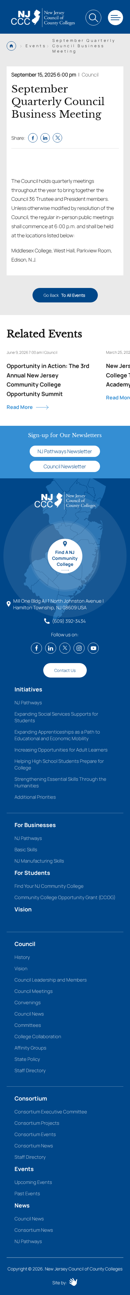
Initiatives (28, 689)
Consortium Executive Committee (51, 1111)
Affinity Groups (30, 1047)
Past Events (27, 1193)
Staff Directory (30, 1070)
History (22, 957)
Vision (23, 909)
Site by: (59, 1283)
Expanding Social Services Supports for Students (56, 717)
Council (90, 74)
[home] (43, 17)
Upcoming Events (33, 1182)
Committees (28, 1025)
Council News (29, 1014)
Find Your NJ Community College (49, 886)
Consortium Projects (37, 1123)
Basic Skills (26, 849)
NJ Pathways (28, 702)
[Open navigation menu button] (115, 17)
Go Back (64, 295)
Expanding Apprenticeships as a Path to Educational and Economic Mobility (57, 735)
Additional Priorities (35, 797)
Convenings (28, 1002)
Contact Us (65, 670)
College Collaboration (38, 1036)
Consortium (31, 1098)
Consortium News (34, 1145)
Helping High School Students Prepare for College (59, 764)
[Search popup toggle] (93, 17)
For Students (32, 872)
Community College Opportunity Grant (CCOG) (65, 897)
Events (24, 1169)
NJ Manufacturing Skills (39, 861)
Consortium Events (35, 1134)
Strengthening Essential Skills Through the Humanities (60, 782)
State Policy (27, 1059)
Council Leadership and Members (51, 980)
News (22, 1205)
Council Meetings (34, 991)
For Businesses (35, 825)
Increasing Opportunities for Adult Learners (61, 749)
